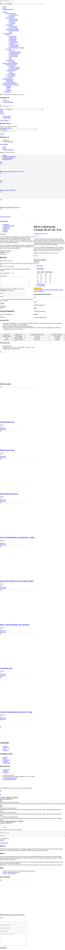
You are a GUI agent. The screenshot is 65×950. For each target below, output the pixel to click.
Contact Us (6, 750)
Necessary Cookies (6, 802)
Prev (1, 162)
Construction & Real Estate (10, 83)
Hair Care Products (14, 69)
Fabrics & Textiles (14, 30)
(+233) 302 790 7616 (8, 775)
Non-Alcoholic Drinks (15, 52)
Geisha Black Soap (6, 668)
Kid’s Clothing (13, 26)
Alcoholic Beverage (15, 53)
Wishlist (5, 758)
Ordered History (7, 762)
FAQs (4, 749)
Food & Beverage (7, 33)
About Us (5, 746)
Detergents (12, 73)
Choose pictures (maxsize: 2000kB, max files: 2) (12, 289)
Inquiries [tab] (5, 230)
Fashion (5, 12)
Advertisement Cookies (7, 817)
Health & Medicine (11, 74)
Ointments (12, 76)
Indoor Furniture (10, 82)
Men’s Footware (14, 20)
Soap (11, 72)
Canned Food (13, 36)
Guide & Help (6, 116)
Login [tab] (4, 827)
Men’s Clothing (13, 19)
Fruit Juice (12, 50)
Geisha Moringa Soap (7, 422)
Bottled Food (13, 39)
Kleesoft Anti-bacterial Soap (9, 494)
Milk (11, 59)
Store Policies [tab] (6, 228)
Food (7, 35)
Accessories (12, 23)
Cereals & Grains (14, 46)
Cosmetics (12, 66)
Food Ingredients (14, 42)
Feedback (5, 771)
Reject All (9, 797)
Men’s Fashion (10, 17)
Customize (3, 797)
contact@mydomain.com (13, 872)
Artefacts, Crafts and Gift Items (11, 84)
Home (4, 6)
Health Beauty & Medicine (10, 156)
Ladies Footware (14, 15)
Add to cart (36, 260)
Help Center (6, 769)
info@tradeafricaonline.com (10, 778)
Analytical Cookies (6, 812)
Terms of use (6, 747)
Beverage (8, 49)
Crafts (7, 89)
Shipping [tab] (5, 231)
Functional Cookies (6, 808)
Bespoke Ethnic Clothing (12, 29)
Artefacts (8, 87)
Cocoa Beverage (14, 56)
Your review (3, 276)
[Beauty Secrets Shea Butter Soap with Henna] (16, 590)
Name (2, 293)
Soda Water (12, 62)
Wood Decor (9, 80)
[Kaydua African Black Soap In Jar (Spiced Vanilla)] (14, 546)
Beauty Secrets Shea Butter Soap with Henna (14, 624)
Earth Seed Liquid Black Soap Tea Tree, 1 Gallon (16, 712)
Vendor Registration (8, 9)
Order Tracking (7, 117)
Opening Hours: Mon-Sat (9, 779)
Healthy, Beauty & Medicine (10, 63)
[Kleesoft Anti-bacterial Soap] (16, 459)
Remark (14, 808)
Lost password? (4, 842)
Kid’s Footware (13, 27)
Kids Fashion (9, 25)
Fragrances (9, 77)
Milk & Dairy (13, 40)
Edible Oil (12, 43)
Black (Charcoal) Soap (7, 450)
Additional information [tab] (9, 225)
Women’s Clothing (11, 13)
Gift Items (8, 90)
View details (3, 219)
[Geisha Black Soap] (16, 634)
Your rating (3, 273)
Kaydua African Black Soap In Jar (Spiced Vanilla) (16, 581)
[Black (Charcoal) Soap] (9, 431)
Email (2, 296)
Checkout (5, 761)
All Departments (4, 144)
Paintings (8, 86)
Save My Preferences (12, 821)
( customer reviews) (39, 233)
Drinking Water (10, 60)
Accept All (15, 797)
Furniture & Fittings (8, 79)
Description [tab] (6, 224)
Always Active (15, 802)
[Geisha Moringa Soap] (16, 387)
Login (2, 840)
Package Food (13, 37)
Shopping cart (6, 760)
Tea (10, 57)
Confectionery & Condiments (17, 47)
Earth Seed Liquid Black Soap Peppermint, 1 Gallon (17, 537)
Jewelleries (12, 16)
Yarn (11, 32)
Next (1, 180)
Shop (4, 8)
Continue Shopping (8, 102)
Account (5, 757)
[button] (0, 104)
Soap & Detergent (10, 70)
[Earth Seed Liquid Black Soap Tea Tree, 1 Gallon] (14, 677)
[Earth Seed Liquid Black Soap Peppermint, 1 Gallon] (14, 503)
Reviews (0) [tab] (6, 227)
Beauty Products (7, 159)
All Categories (6, 91)
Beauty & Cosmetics (11, 64)
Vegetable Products (14, 44)
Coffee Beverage (14, 54)
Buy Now (43, 260)
